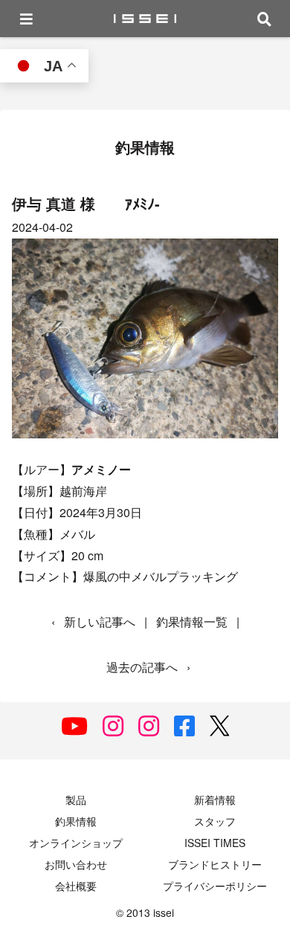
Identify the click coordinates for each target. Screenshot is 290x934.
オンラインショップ (76, 842)
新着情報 (215, 799)
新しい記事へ (99, 621)
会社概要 (76, 885)
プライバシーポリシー (215, 885)
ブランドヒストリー (215, 864)
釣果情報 (76, 821)
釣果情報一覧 (192, 621)
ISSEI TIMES (214, 842)
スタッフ (215, 821)
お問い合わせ (76, 864)
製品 (75, 799)
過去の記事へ (142, 666)
